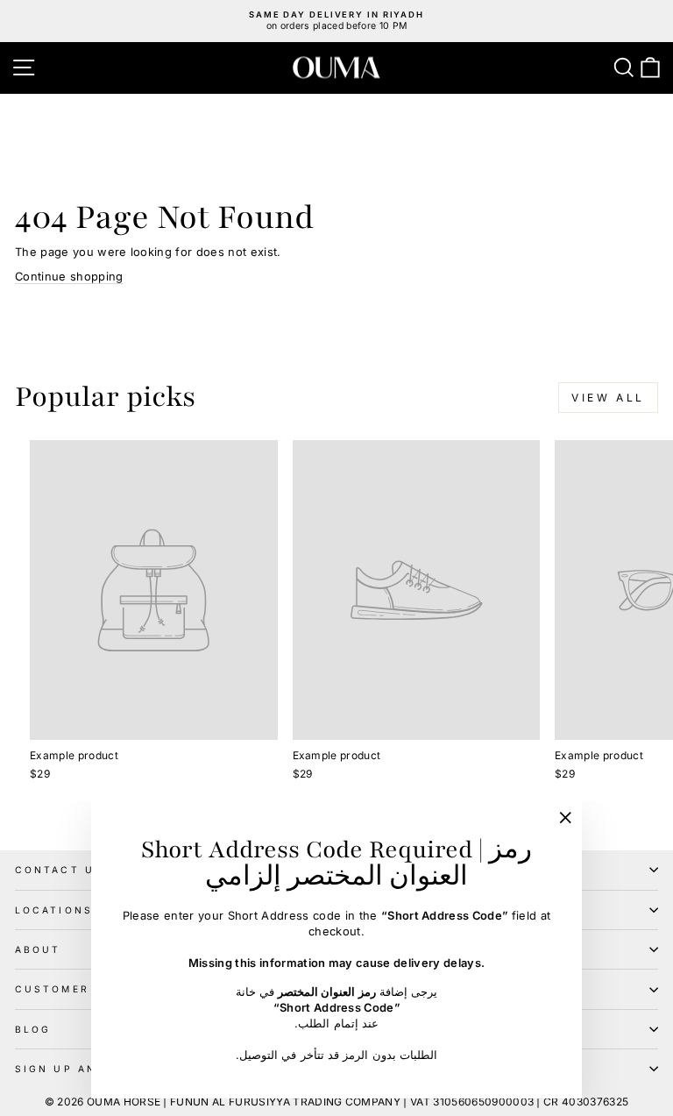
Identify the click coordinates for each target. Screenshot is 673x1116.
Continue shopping (69, 276)
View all (608, 397)
